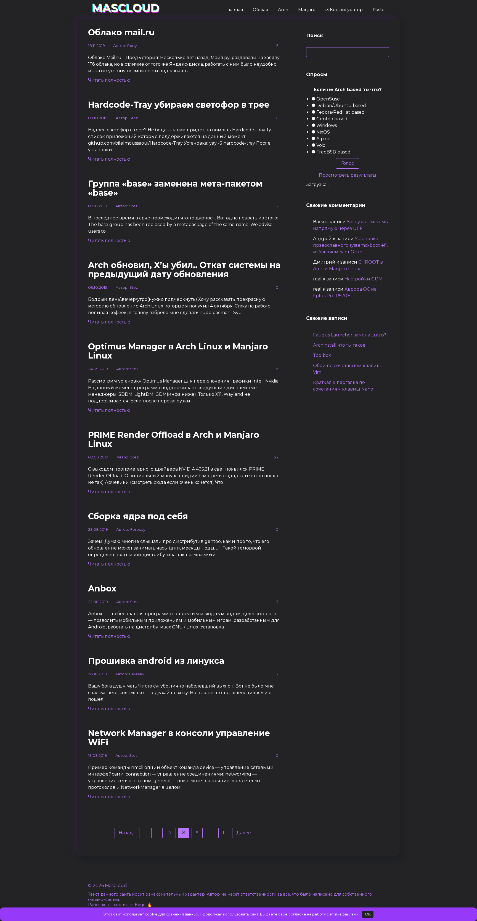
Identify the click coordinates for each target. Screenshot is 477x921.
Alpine (323, 138)
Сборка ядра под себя (138, 516)
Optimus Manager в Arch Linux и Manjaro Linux (178, 351)
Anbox (102, 588)
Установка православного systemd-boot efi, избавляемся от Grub (350, 245)
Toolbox (322, 355)
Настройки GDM (363, 279)
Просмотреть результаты (347, 175)
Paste (379, 9)
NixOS (323, 132)
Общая (260, 9)
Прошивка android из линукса (156, 661)
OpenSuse (328, 99)
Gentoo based (332, 118)
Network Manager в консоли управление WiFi (179, 737)
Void (321, 145)
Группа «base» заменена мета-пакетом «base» (175, 188)
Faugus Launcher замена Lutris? (349, 335)
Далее (243, 832)
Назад (126, 832)
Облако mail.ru (121, 32)
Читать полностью (109, 80)
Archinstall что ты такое (339, 345)
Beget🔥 (143, 904)
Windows (326, 125)
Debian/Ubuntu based (341, 105)
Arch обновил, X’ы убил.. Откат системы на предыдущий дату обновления (184, 269)
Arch (283, 9)
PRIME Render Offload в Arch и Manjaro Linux (173, 439)
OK (368, 914)
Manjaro (307, 9)
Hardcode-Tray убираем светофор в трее (178, 105)
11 (224, 832)
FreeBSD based (333, 152)
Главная (234, 9)
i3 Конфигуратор (344, 9)
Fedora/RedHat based (340, 112)
